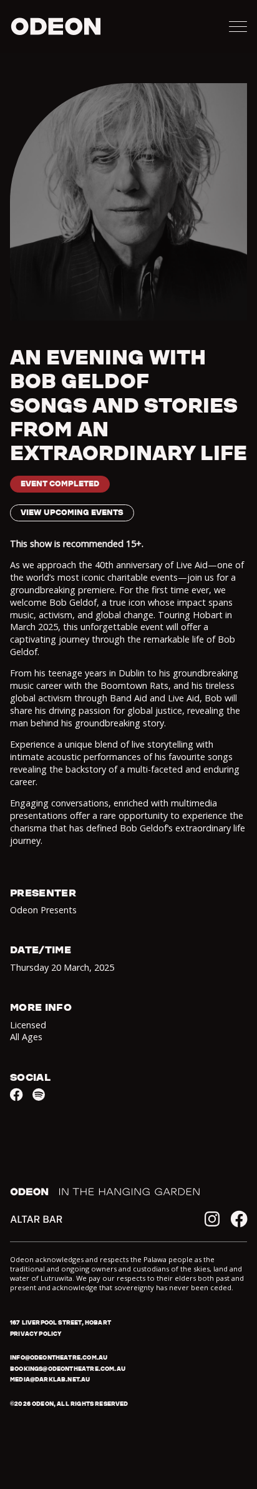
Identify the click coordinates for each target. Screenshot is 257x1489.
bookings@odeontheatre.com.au (67, 1368)
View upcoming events (72, 512)
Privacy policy (35, 1333)
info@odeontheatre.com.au (58, 1357)
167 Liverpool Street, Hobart (60, 1322)
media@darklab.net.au (50, 1379)
